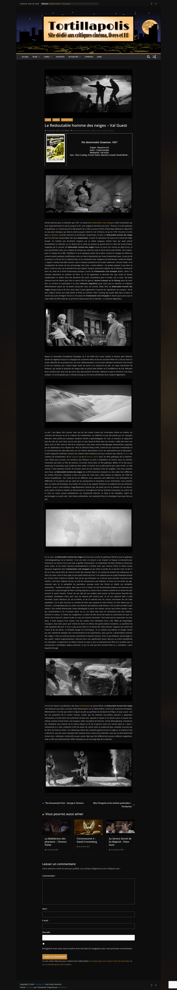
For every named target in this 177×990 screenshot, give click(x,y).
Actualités (73, 57)
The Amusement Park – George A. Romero (64, 803)
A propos (89, 57)
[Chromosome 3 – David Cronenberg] (88, 821)
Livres (46, 57)
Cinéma (48, 120)
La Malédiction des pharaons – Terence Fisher (56, 841)
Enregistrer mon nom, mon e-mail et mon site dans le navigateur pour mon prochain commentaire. (87, 948)
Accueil (25, 57)
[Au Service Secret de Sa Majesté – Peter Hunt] (120, 821)
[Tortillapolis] (88, 13)
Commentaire (49, 875)
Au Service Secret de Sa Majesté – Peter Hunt (120, 841)
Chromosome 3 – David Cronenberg (87, 840)
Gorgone (75, 457)
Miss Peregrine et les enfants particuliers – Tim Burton (112, 805)
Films (35, 57)
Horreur (56, 120)
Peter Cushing (101, 131)
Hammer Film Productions (81, 131)
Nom (45, 909)
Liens (99, 57)
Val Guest (111, 131)
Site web (46, 932)
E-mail (45, 920)
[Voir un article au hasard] (154, 57)
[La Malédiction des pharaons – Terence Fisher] (56, 821)
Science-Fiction (67, 120)
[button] (38, 56)
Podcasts (60, 57)
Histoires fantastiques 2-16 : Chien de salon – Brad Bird (72, 4)
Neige (93, 131)
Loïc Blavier (66, 131)
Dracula (126, 453)
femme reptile (92, 457)
